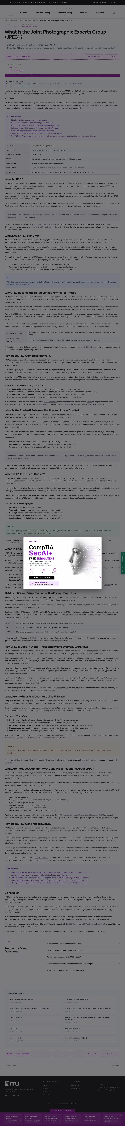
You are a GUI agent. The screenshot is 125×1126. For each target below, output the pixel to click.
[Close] (62, 539)
